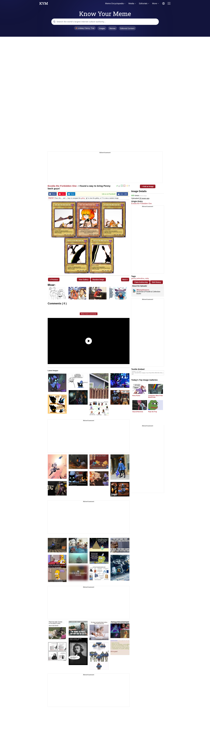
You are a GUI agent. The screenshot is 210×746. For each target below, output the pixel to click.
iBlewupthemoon (142, 290)
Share (53, 194)
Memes (112, 28)
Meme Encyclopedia (114, 3)
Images (102, 28)
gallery (83, 198)
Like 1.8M (123, 194)
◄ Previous (53, 279)
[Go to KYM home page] (43, 4)
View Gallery (83, 279)
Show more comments (88, 314)
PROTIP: (51, 198)
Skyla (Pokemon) (137, 411)
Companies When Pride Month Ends (155, 396)
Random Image (98, 279)
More (155, 3)
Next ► (125, 279)
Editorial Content (127, 28)
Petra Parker (136, 395)
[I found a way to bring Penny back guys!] (89, 237)
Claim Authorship (141, 282)
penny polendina (137, 278)
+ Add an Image (148, 186)
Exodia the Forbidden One (62, 186)
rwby (147, 278)
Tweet (72, 194)
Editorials (143, 3)
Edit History (156, 282)
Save (63, 194)
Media (131, 3)
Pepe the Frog (152, 411)
